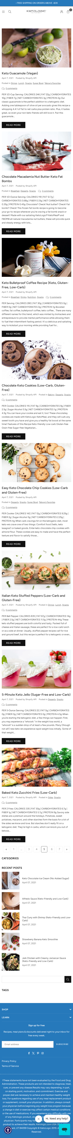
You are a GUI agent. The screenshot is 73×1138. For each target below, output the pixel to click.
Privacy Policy (9, 1061)
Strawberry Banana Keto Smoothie (40, 939)
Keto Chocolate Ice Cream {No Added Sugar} (45, 878)
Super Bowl (38, 83)
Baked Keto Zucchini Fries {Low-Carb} (29, 793)
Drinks (23, 297)
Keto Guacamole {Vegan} (20, 73)
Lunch (21, 83)
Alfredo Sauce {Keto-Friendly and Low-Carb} (45, 898)
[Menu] (3, 11)
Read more (13, 125)
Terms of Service (10, 1066)
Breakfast (15, 191)
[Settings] (61, 11)
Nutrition (31, 297)
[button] (68, 11)
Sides (50, 797)
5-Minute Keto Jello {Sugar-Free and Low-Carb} (36, 695)
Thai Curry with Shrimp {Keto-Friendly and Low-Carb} (46, 919)
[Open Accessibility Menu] (8, 1130)
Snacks (28, 83)
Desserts (24, 191)
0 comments (11, 88)
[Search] (10, 11)
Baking (51, 394)
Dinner (14, 83)
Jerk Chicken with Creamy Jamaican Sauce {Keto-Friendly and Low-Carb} (44, 959)
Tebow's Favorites (52, 83)
